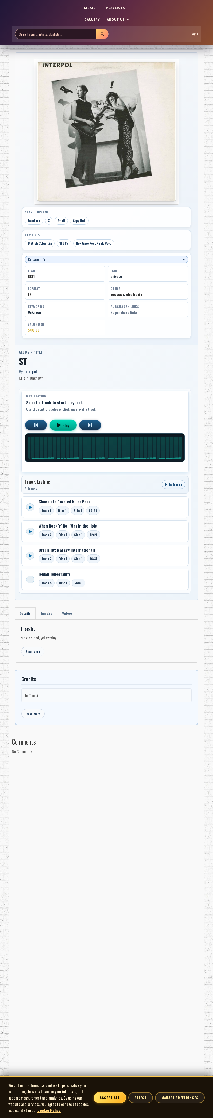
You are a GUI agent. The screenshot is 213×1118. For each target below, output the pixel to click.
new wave (117, 294)
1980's (63, 243)
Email (61, 220)
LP (30, 294)
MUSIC (90, 7)
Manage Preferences (179, 1097)
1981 (31, 276)
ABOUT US (116, 19)
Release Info (106, 259)
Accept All (110, 1097)
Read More (32, 651)
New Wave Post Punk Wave (93, 243)
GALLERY (92, 19)
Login (194, 33)
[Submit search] (102, 34)
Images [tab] (46, 613)
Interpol (30, 371)
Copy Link (79, 220)
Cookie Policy (49, 1110)
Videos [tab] (67, 613)
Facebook (34, 220)
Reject (141, 1097)
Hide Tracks (173, 484)
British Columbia (40, 243)
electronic (134, 294)
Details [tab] (25, 613)
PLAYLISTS (116, 7)
